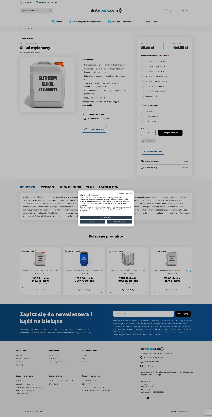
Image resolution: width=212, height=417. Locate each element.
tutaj (86, 211)
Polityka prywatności (124, 193)
